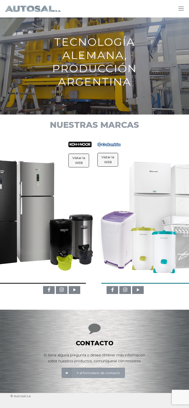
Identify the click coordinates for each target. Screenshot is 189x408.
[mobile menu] (181, 8)
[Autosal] (33, 8)
